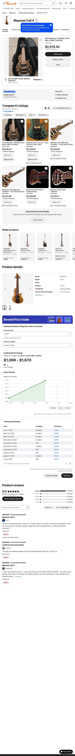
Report (6, 534)
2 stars (37, 499)
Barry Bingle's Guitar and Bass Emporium (19, 79)
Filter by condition (9, 341)
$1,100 (56, 433)
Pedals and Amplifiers (28, 8)
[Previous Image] (5, 288)
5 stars (37, 491)
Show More (38, 295)
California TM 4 (25, 250)
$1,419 (56, 440)
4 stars (37, 494)
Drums (64, 8)
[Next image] (40, 56)
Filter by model (8, 330)
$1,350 (56, 453)
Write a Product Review (12, 499)
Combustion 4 (42, 250)
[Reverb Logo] (11, 3)
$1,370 (56, 443)
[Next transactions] (69, 463)
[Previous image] (6, 56)
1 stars (37, 502)
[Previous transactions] (66, 463)
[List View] (48, 108)
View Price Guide (51, 476)
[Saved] (66, 3)
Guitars (18, 8)
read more (18, 576)
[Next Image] (30, 288)
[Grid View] (45, 108)
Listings (5, 30)
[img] (37, 79)
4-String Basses (65, 289)
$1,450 (56, 449)
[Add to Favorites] (37, 20)
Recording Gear (56, 8)
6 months (53, 408)
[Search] (53, 3)
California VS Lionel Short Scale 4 (9, 251)
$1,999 (56, 446)
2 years (67, 408)
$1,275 (56, 456)
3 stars (37, 496)
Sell (60, 3)
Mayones (63, 276)
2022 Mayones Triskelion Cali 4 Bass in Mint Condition (57, 39)
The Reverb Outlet (8, 8)
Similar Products (17, 30)
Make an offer (58, 59)
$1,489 (56, 430)
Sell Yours (67, 476)
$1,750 (56, 459)
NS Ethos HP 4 (59, 250)
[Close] (50, 25)
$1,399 (56, 437)
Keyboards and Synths (43, 8)
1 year (60, 408)
